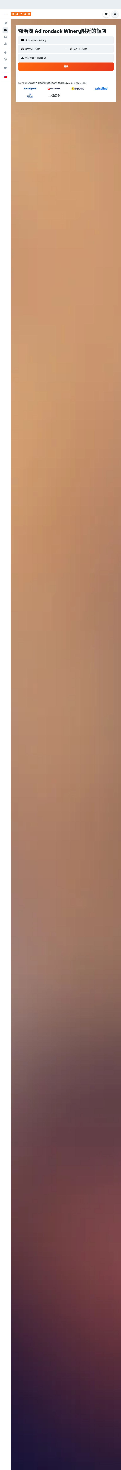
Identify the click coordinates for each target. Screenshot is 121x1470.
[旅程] (5, 68)
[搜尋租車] (5, 37)
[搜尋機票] (5, 24)
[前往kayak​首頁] (21, 14)
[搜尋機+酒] (5, 43)
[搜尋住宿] (5, 30)
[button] (5, 14)
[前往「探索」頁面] (5, 52)
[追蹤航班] (5, 59)
